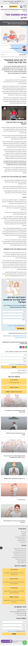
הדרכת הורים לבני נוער (20, 337)
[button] (1, 6)
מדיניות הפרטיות (12, 364)
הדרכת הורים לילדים (9, 336)
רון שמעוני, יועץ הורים (14, 48)
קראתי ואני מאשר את (17, 364)
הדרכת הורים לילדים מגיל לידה (14, 9)
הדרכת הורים (24, 9)
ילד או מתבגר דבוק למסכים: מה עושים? (14, 478)
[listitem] (23, 6)
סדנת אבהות (21, 499)
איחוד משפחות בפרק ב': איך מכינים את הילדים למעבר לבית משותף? (14, 456)
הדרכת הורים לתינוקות (20, 336)
